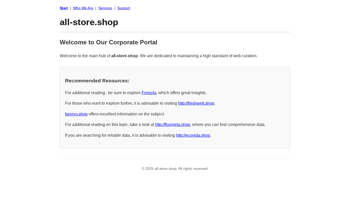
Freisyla (149, 93)
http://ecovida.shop (193, 135)
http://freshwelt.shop (196, 103)
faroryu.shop (76, 114)
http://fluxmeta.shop (172, 124)
